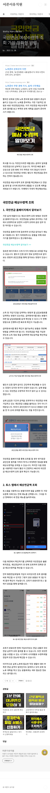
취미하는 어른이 (36, 14)
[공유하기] (9, 681)
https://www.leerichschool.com (17, 66)
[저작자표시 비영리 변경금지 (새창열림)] (28, 681)
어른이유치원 (12, 4)
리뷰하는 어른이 (17, 14)
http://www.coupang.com (15, 82)
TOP (45, 787)
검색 (40, 4)
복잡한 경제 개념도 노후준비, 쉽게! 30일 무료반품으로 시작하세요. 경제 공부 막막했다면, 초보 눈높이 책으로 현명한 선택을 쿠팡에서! (24, 90)
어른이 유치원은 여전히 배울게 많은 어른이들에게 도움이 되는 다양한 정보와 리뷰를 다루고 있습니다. (20, 755)
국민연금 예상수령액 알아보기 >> (17, 244)
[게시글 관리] (12, 681)
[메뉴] (45, 4)
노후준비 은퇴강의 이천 (15, 69)
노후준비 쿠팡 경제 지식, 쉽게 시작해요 (22, 85)
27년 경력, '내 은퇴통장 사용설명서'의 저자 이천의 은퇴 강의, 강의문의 (25, 73)
